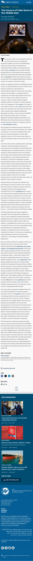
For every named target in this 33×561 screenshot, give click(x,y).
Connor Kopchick (8, 16)
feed (14, 311)
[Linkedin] (9, 376)
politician (21, 279)
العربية (17, 19)
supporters (23, 259)
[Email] (13, 376)
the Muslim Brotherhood (15, 248)
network (12, 70)
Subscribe (3, 512)
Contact (3, 508)
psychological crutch (10, 124)
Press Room (4, 510)
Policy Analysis (5, 7)
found (17, 294)
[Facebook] (2, 376)
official (8, 279)
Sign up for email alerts (12, 480)
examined (19, 191)
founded (7, 77)
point (21, 104)
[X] (5, 376)
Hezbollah (19, 246)
